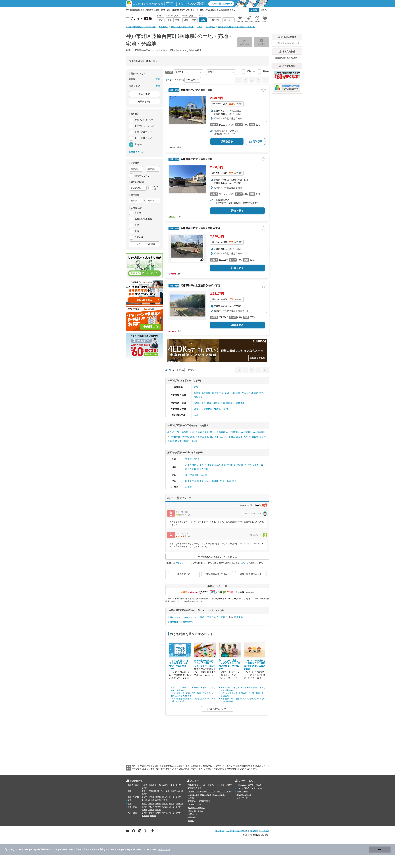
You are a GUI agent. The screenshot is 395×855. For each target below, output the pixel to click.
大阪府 (144, 803)
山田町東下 (231, 481)
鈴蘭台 (197, 392)
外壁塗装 (192, 817)
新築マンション (175, 617)
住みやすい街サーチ (196, 808)
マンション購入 (194, 791)
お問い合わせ (242, 791)
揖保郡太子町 (173, 432)
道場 (196, 387)
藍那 (226, 409)
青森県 (151, 785)
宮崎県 (178, 813)
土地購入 (192, 798)
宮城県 (165, 785)
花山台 (210, 464)
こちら (244, 563)
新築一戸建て (206, 617)
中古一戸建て (220, 617)
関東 (129, 791)
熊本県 (165, 813)
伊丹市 (186, 441)
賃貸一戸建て (226, 785)
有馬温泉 (198, 397)
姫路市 (239, 436)
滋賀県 (165, 803)
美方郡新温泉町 (217, 432)
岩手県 (158, 785)
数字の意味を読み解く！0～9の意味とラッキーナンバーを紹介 (205, 663)
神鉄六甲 (245, 392)
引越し (191, 821)
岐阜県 (151, 800)
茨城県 (173, 791)
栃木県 (180, 791)
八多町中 (201, 464)
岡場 (209, 403)
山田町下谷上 (218, 481)
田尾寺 (216, 403)
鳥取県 (158, 807)
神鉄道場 (240, 403)
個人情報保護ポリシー (236, 830)
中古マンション (191, 617)
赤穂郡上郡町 (188, 432)
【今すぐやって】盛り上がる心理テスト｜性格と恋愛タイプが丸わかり (229, 664)
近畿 (129, 803)
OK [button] (379, 849)
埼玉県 (160, 791)
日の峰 (248, 464)
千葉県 (166, 791)
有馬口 (262, 392)
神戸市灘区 (246, 432)
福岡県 (144, 813)
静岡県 (158, 800)
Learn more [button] (164, 849)
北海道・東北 (133, 785)
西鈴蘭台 (218, 409)
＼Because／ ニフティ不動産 (249, 785)
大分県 (171, 813)
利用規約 (254, 830)
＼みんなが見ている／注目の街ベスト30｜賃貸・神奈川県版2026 (180, 664)
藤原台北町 (190, 469)
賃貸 (190, 785)
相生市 (194, 441)
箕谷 (221, 392)
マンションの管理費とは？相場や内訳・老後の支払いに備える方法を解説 (254, 664)
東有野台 (231, 464)
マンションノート (183, 563)
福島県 (144, 788)
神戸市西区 (229, 436)
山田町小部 (190, 481)
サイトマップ (242, 798)
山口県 (171, 807)
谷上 (227, 392)
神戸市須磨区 (188, 436)
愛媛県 (151, 810)
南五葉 (204, 475)
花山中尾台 (220, 464)
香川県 (144, 810)
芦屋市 (178, 441)
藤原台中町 (202, 469)
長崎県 (158, 813)
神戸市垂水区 (202, 436)
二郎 (222, 403)
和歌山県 (179, 803)
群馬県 (144, 794)
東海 (129, 800)
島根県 (165, 807)
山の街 (215, 392)
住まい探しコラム (195, 811)
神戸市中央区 (216, 436)
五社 (204, 403)
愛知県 (144, 800)
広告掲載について (244, 795)
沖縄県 (153, 816)
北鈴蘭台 (206, 392)
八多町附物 (190, 464)
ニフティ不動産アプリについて (249, 788)
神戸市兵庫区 (259, 432)
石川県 (171, 797)
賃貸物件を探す (136, 152)
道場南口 (230, 403)
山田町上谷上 (203, 481)
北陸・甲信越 (133, 797)
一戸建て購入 (193, 795)
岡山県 (151, 807)
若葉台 (188, 487)
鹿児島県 (145, 816)
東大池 (240, 464)
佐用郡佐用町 (202, 432)
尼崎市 (247, 436)
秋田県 (171, 785)
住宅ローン (193, 814)
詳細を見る (227, 141)
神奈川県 (152, 791)
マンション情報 (194, 804)
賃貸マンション (199, 785)
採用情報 (264, 830)
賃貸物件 (238, 617)
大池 (238, 392)
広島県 (144, 807)
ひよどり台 (257, 464)
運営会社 (219, 830)
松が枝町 (189, 475)
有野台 (196, 459)
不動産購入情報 (194, 788)
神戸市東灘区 (232, 432)
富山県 (165, 797)
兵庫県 (151, 803)
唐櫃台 (254, 392)
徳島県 (178, 807)
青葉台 (188, 459)
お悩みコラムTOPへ (217, 708)
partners (62, 849)
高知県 (158, 810)
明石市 (255, 436)
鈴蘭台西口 (207, 409)
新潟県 (144, 797)
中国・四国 (132, 807)
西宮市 (262, 436)
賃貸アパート (213, 785)
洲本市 (170, 441)
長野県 (158, 797)
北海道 (144, 785)
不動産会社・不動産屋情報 (180, 622)
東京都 (144, 791)
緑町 (197, 475)
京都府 (158, 803)
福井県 (178, 797)
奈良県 (171, 803)
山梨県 (151, 797)
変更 (158, 79)
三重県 (165, 800)
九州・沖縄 (132, 813)
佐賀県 (151, 813)
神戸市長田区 (173, 436)
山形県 (178, 785)
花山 (232, 392)
